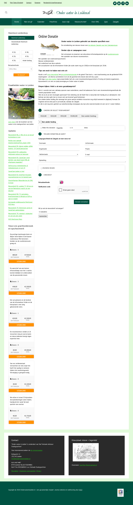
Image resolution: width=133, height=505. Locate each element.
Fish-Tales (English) (16, 3)
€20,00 (53, 116)
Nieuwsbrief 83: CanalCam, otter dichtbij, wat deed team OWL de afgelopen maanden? (19, 160)
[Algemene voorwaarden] (36, 471)
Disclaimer (14, 471)
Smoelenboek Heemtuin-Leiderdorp (19, 43)
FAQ (5, 3)
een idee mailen (51, 79)
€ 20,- (14, 56)
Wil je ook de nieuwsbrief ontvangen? (51, 208)
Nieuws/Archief (80, 22)
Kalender (41, 22)
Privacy (39, 471)
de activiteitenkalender (69, 74)
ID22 (80, 490)
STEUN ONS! (21, 261)
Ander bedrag (27, 60)
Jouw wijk (66, 22)
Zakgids (116, 22)
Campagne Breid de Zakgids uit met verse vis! (54, 139)
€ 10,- (14, 52)
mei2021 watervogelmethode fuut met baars (29, 116)
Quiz (106, 22)
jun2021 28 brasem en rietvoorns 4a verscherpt (17, 116)
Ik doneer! (21, 75)
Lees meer (11, 122)
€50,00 (63, 116)
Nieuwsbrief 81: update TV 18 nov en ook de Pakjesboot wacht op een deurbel (20, 188)
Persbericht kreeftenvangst (53, 3)
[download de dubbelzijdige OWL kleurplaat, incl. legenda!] (85, 453)
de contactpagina (36, 450)
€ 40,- (27, 52)
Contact (28, 3)
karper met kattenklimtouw (26, 116)
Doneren (37, 3)
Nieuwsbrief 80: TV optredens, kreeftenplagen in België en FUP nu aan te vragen (20, 196)
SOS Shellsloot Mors (15, 219)
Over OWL (95, 22)
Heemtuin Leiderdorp (18, 38)
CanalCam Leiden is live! (16, 171)
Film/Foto (53, 22)
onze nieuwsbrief (53, 74)
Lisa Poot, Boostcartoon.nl (88, 465)
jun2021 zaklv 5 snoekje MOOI (20, 116)
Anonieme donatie (48, 168)
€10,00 (43, 116)
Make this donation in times (65, 128)
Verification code (44, 187)
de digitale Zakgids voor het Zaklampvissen (103, 45)
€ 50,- (27, 56)
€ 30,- (14, 60)
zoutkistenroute (113, 54)
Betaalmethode (44, 182)
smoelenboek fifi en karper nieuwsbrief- (23, 116)
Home (16, 22)
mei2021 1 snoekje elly (14, 116)
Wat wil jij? (28, 22)
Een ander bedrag (89, 116)
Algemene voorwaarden (27, 471)
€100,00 (74, 116)
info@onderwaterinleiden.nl (20, 459)
